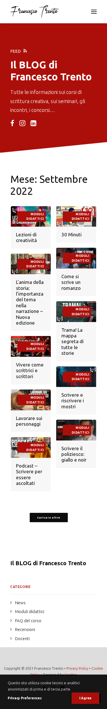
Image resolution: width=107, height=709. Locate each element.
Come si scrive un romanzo (71, 282)
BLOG (32, 64)
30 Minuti (71, 234)
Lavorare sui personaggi (29, 421)
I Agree (85, 698)
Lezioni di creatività (26, 237)
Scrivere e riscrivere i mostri (72, 400)
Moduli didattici (35, 216)
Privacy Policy (77, 668)
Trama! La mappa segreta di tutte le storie (72, 341)
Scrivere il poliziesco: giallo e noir (73, 454)
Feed (15, 51)
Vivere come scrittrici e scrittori (30, 370)
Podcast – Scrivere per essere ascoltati (29, 474)
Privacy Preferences (24, 698)
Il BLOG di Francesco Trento (48, 563)
